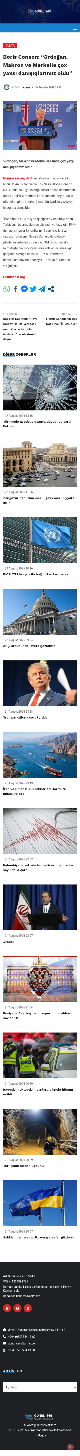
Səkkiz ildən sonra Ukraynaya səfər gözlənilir (39, 1237)
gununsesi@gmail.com (23, 1343)
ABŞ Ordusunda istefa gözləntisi (29, 646)
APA (29, 178)
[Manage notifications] (70, 1447)
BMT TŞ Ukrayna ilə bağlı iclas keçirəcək (35, 574)
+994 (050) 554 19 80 (21, 1336)
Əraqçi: (8, 942)
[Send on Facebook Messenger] (24, 289)
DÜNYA (10, 45)
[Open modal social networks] (50, 289)
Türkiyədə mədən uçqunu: (24, 1166)
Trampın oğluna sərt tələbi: (25, 717)
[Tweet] (33, 289)
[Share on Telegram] (42, 289)
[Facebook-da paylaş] (15, 289)
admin (26, 87)
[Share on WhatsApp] (6, 289)
